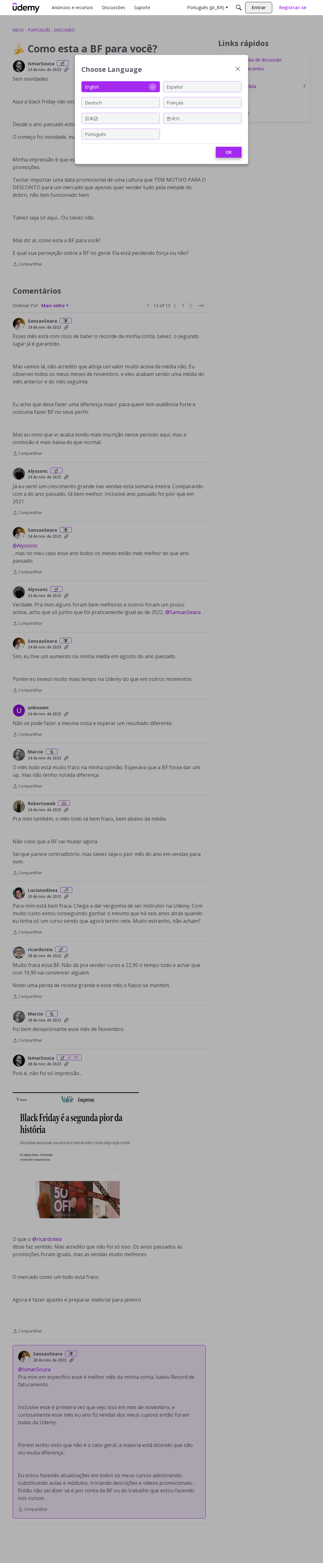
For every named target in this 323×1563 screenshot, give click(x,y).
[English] (26, 8)
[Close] (238, 69)
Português (95, 134)
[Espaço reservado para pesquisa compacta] (238, 7)
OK (229, 152)
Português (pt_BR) (205, 7)
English (92, 87)
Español (175, 87)
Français (175, 102)
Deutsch (93, 102)
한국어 (173, 118)
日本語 (91, 118)
